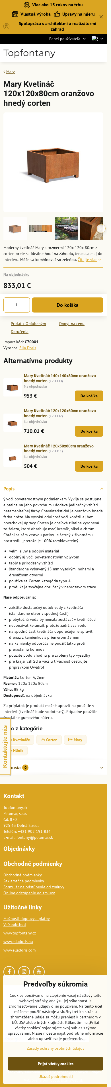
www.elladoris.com (19, 950)
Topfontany (29, 52)
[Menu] (100, 53)
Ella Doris (27, 347)
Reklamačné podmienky (23, 880)
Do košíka (68, 305)
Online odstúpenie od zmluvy (29, 892)
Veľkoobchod (14, 924)
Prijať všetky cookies (55, 1063)
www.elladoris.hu (18, 941)
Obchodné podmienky (22, 875)
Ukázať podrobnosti (55, 1076)
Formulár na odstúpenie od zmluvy (33, 886)
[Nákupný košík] (86, 53)
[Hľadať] (72, 53)
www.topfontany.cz (19, 933)
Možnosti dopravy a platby (26, 918)
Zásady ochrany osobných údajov (56, 1048)
